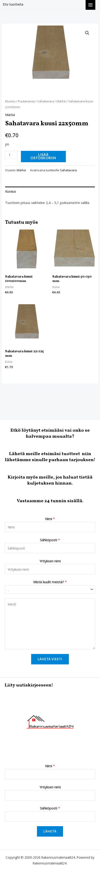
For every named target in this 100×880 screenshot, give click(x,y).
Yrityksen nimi (50, 561)
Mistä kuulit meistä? (50, 581)
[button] (87, 33)
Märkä (61, 101)
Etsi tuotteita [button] (13, 4)
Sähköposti (50, 539)
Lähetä (50, 831)
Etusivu (10, 101)
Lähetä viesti (50, 659)
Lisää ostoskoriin (43, 156)
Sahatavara (45, 101)
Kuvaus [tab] (10, 191)
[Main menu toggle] (90, 5)
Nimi (50, 518)
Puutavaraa (26, 101)
